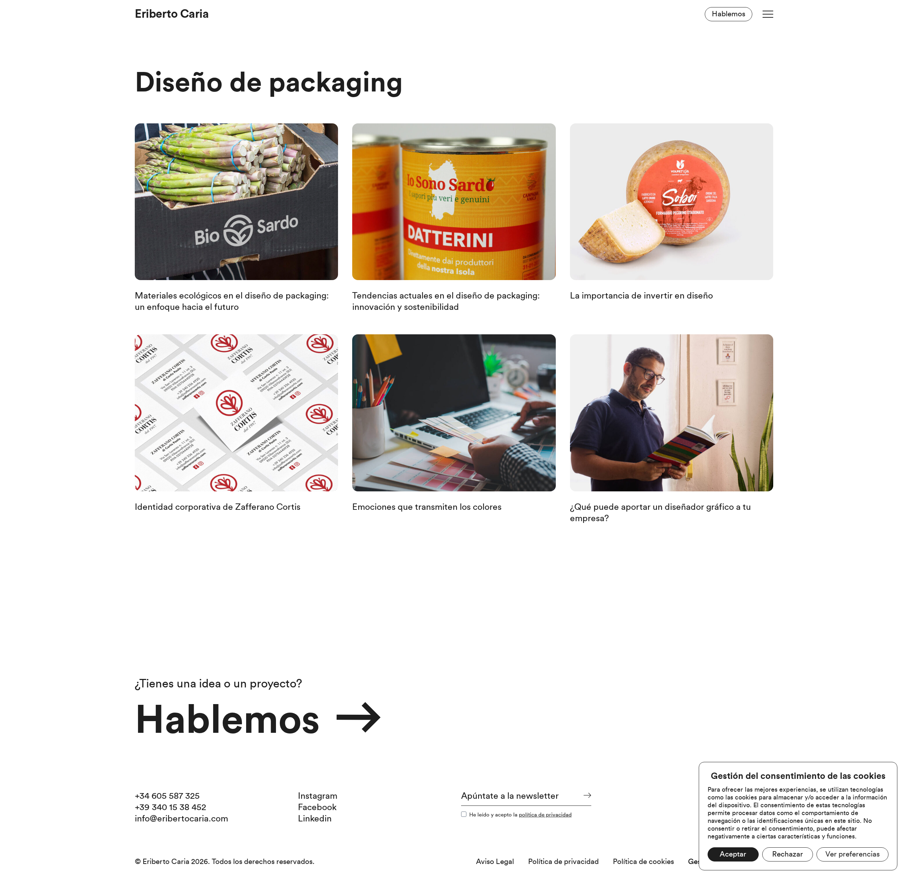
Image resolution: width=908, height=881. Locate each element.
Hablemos (728, 14)
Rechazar (787, 854)
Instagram (317, 796)
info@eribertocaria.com (181, 818)
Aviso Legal (495, 861)
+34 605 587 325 (167, 796)
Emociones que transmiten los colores (427, 507)
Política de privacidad (563, 861)
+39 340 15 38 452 (170, 807)
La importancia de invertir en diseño (641, 295)
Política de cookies (643, 861)
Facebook (317, 807)
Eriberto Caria (172, 14)
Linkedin (315, 818)
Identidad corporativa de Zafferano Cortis (217, 507)
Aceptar (733, 854)
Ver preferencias (852, 854)
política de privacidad (545, 815)
